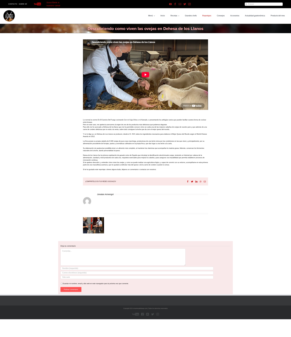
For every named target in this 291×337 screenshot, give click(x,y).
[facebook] (175, 4)
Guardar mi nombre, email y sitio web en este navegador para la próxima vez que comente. (96, 283)
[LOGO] (9, 11)
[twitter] (184, 4)
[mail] (180, 4)
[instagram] (189, 4)
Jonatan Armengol (105, 194)
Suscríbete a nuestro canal (53, 4)
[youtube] (170, 4)
